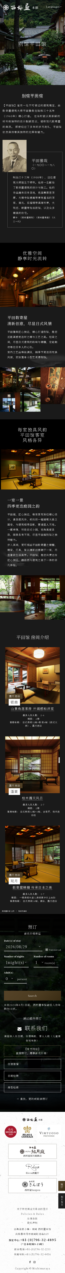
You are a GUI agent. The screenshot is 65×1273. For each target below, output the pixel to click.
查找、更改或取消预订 (34, 1099)
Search (32, 995)
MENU (62, 1201)
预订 (62, 1186)
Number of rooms (44, 956)
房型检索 (13, 1087)
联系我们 (35, 1028)
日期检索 (13, 1076)
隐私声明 (32, 1222)
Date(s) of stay (12, 940)
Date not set (55, 949)
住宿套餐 (13, 1064)
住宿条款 (32, 1218)
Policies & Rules (32, 1214)
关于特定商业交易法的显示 (32, 1209)
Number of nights (14, 956)
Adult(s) (8, 972)
